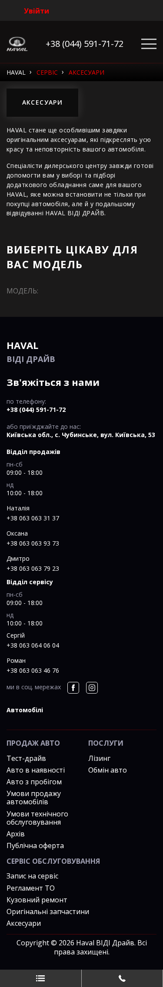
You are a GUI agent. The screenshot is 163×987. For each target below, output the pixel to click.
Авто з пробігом (34, 781)
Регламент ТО (31, 888)
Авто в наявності (36, 770)
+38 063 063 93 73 (33, 543)
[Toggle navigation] (148, 44)
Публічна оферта (35, 845)
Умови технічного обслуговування (37, 818)
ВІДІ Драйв (31, 351)
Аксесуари (24, 923)
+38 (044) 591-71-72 (84, 43)
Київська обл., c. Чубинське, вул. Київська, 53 (81, 435)
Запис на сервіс (32, 876)
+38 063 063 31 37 (33, 518)
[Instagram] (92, 688)
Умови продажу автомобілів (34, 797)
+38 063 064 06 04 (33, 645)
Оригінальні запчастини (48, 911)
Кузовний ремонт (37, 900)
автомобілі (25, 710)
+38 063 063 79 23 (33, 568)
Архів (16, 834)
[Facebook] (73, 688)
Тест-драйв (26, 758)
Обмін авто (107, 770)
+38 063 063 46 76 (33, 670)
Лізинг (99, 758)
